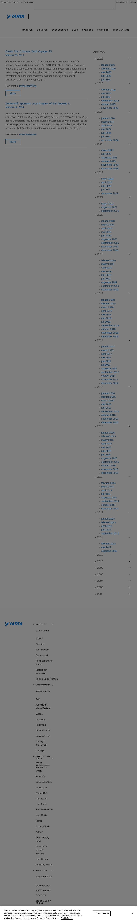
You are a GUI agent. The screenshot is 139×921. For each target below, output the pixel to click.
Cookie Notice (66, 918)
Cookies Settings (102, 913)
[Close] (133, 913)
